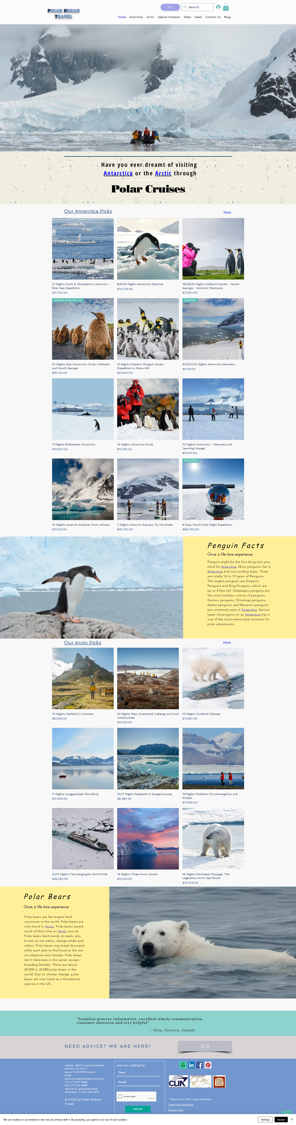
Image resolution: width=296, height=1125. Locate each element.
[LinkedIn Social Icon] (191, 1065)
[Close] (292, 1119)
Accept (281, 1119)
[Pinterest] (208, 1065)
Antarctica (118, 173)
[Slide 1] (141, 144)
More (227, 212)
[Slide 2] (144, 144)
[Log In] (218, 7)
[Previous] (19, 87)
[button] (226, 7)
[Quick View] (83, 249)
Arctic (163, 173)
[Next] (277, 87)
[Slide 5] (154, 144)
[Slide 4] (151, 144)
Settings (265, 1119)
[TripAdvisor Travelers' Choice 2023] (183, 1065)
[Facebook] (199, 1065)
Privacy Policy (176, 1110)
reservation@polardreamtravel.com (84, 1078)
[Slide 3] (148, 144)
